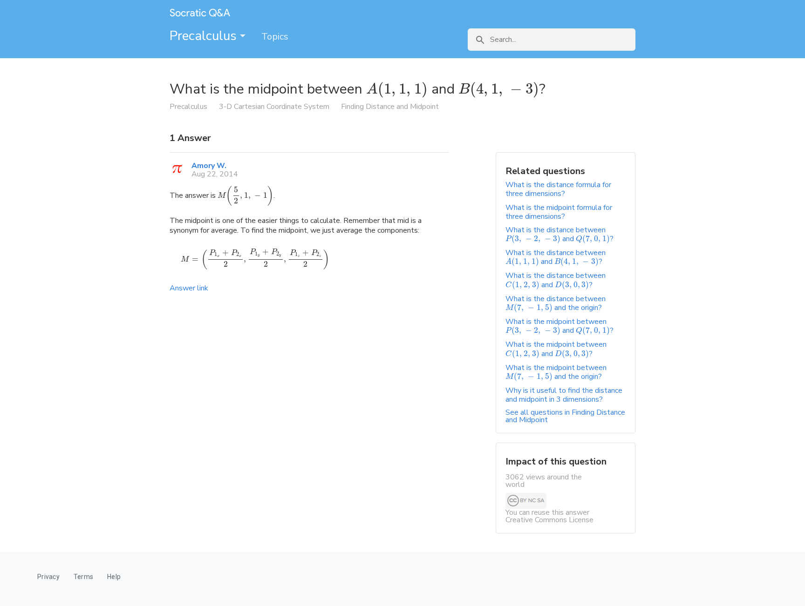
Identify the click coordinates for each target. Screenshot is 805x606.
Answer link (189, 288)
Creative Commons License (549, 520)
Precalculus (205, 36)
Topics (274, 36)
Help (114, 576)
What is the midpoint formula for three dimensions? (558, 212)
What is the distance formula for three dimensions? (558, 189)
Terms (83, 576)
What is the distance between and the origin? (555, 303)
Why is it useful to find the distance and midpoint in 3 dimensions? (563, 394)
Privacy (48, 576)
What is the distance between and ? (559, 234)
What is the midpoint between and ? (559, 326)
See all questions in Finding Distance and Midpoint (565, 416)
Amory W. (208, 166)
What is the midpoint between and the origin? (556, 372)
